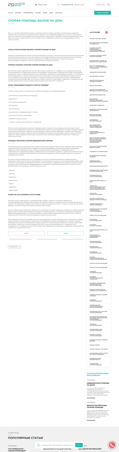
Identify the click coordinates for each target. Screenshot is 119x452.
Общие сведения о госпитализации (96, 204)
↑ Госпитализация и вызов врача (46, 239)
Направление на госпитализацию (96, 176)
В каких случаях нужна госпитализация (98, 56)
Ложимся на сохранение (99, 151)
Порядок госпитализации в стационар (96, 278)
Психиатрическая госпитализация (20, 239)
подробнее (91, 398)
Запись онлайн (102, 12)
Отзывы (38, 12)
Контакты (58, 12)
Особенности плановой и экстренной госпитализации (98, 210)
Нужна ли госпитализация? (96, 194)
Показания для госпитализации (96, 242)
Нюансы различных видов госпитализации (98, 199)
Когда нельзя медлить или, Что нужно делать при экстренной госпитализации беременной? (98, 140)
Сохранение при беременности (95, 359)
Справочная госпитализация (96, 364)
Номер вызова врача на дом (98, 181)
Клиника (18, 12)
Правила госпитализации (96, 300)
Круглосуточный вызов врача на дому (98, 147)
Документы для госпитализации (96, 115)
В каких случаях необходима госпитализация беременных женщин (97, 49)
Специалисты (28, 12)
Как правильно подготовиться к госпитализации (96, 126)
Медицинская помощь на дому (98, 156)
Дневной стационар (97, 105)
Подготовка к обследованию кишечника (95, 236)
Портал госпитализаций (98, 267)
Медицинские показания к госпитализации (99, 170)
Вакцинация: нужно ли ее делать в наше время (98, 61)
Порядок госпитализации (96, 272)
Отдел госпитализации (98, 215)
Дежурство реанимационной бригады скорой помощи (99, 100)
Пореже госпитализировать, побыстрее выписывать (98, 258)
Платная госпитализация (96, 225)
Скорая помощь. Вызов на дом (41, 227)
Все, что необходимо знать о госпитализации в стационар (98, 67)
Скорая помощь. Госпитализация (72, 239)
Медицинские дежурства (99, 166)
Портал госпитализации (98, 263)
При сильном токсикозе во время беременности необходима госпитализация (98, 318)
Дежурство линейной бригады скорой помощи (99, 90)
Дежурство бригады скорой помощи (97, 81)
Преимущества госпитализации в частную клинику (96, 306)
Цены (51, 12)
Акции (45, 12)
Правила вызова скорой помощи (98, 295)
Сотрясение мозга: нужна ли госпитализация (99, 354)
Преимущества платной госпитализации (98, 312)
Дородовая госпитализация (96, 120)
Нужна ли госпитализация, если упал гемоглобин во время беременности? (98, 187)
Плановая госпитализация (96, 220)
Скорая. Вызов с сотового (99, 349)
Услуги (10, 12)
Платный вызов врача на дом (99, 230)
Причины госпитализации (96, 324)
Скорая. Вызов (95, 345)
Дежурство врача (96, 85)
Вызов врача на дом (97, 76)
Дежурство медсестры (98, 95)
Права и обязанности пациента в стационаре (98, 290)
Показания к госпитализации (96, 247)
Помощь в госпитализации (96, 252)
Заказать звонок (79, 4)
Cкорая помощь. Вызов (98, 38)
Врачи (66, 233)
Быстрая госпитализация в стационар (99, 43)
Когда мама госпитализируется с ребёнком (97, 132)
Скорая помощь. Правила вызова (99, 340)
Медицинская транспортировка (96, 161)
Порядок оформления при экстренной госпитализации (98, 284)
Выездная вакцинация (98, 72)
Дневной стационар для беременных (98, 110)
